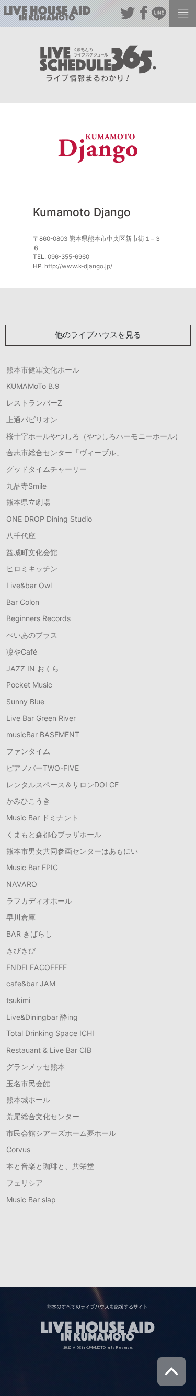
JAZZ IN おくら (32, 668)
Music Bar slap (31, 1199)
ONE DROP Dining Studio (49, 518)
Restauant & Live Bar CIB (48, 1049)
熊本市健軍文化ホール (42, 369)
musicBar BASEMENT (42, 734)
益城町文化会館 (31, 552)
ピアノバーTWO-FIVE (42, 767)
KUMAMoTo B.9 (33, 385)
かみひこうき (28, 800)
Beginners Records (38, 618)
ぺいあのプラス (31, 635)
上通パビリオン (31, 419)
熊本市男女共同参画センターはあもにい (72, 851)
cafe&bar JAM (30, 983)
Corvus (18, 1149)
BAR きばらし (29, 933)
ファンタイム (28, 751)
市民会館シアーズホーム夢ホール (61, 1133)
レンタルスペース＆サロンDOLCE (62, 784)
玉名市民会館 (28, 1083)
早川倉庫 (21, 917)
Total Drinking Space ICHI (50, 1033)
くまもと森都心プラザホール (53, 834)
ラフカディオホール (39, 900)
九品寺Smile (26, 485)
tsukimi (18, 1000)
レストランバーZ (34, 402)
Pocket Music (29, 684)
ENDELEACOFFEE (36, 967)
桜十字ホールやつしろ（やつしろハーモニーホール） (94, 436)
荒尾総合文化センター (42, 1116)
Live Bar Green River (41, 718)
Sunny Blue (25, 701)
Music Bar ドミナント (42, 817)
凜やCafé (21, 651)
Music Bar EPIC (32, 867)
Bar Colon (22, 602)
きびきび (21, 950)
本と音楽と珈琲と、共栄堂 (50, 1166)
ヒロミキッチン (31, 568)
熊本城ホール (28, 1099)
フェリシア (24, 1182)
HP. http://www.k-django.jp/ (72, 266)
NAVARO (21, 884)
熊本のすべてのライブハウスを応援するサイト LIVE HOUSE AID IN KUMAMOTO (47, 15)
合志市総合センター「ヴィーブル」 (64, 452)
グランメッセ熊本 (35, 1066)
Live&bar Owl (29, 585)
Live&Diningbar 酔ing (42, 1016)
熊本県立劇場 (28, 502)
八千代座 (21, 535)
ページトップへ (171, 1371)
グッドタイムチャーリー (46, 469)
